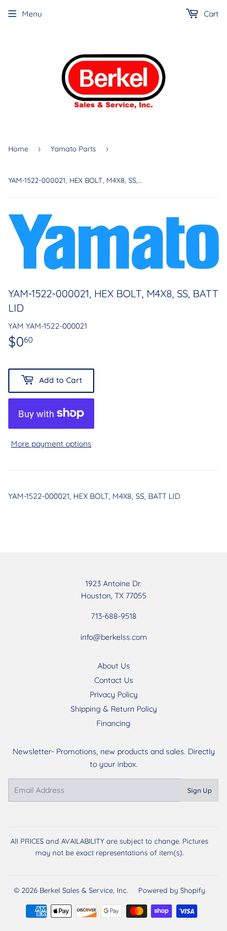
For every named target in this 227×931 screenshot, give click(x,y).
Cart (210, 14)
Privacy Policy (114, 694)
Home (18, 148)
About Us (114, 666)
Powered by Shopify (171, 890)
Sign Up (199, 790)
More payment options (51, 444)
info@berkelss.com (113, 637)
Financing (113, 723)
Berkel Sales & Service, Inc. (84, 890)
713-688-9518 (114, 616)
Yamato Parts (73, 148)
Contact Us (113, 680)
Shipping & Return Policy (114, 709)
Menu (32, 14)
